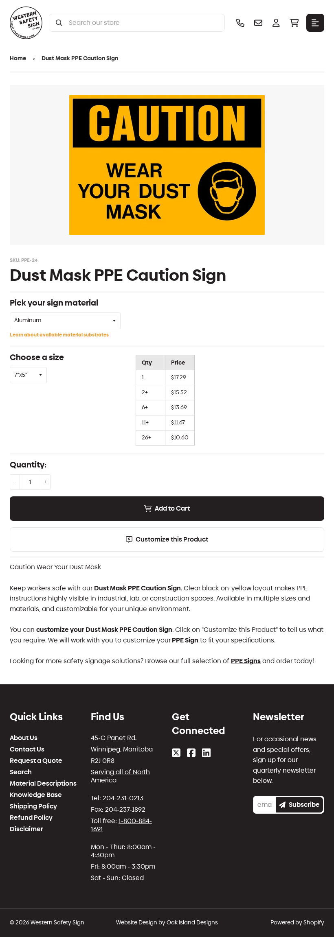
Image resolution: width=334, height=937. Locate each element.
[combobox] (143, 22)
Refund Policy (31, 818)
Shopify (313, 922)
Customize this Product (172, 539)
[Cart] (294, 23)
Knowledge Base (36, 795)
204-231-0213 (123, 798)
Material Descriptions (43, 784)
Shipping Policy (33, 806)
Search (21, 772)
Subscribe (304, 804)
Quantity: (28, 464)
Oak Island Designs (192, 922)
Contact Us (27, 749)
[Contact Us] (258, 23)
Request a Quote (36, 761)
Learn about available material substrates (59, 335)
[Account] (276, 23)
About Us (23, 738)
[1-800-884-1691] (240, 23)
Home (18, 58)
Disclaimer (26, 829)
